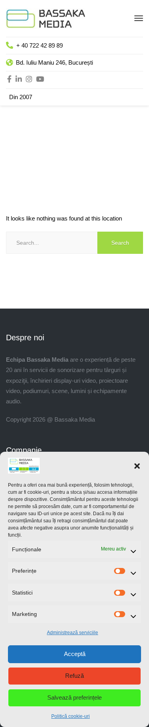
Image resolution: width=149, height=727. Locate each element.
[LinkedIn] (18, 80)
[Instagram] (29, 80)
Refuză (74, 675)
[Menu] (138, 18)
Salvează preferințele (74, 697)
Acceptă (74, 653)
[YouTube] (40, 80)
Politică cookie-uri (70, 716)
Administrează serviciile (72, 632)
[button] (137, 466)
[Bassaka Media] (45, 17)
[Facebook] (9, 80)
